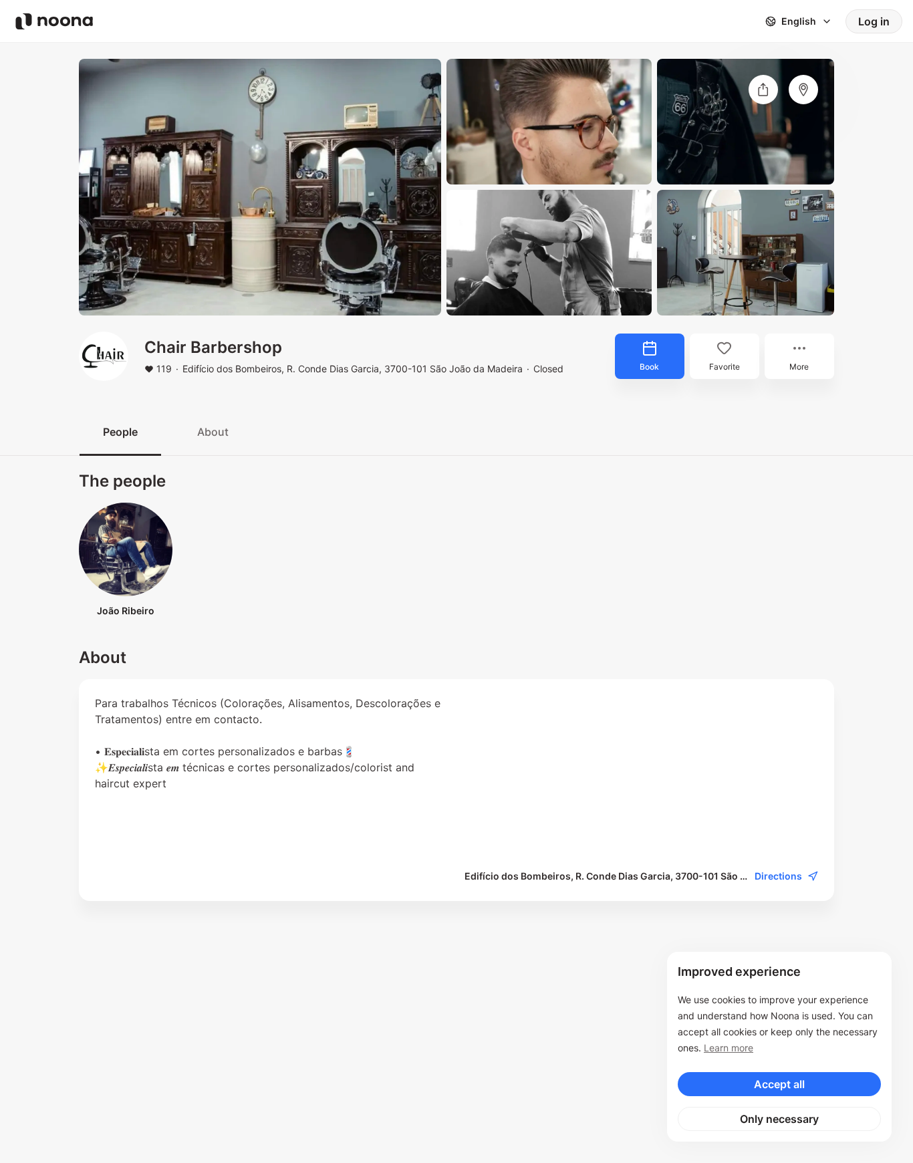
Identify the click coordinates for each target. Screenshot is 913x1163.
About (213, 431)
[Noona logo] (54, 21)
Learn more (728, 1047)
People (120, 431)
